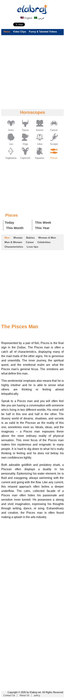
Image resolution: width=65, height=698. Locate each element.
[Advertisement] (32, 72)
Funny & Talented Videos (43, 31)
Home (7, 31)
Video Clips (19, 31)
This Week (43, 222)
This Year (42, 228)
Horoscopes (32, 112)
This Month (14, 228)
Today (9, 222)
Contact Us (9, 695)
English (28, 18)
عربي (41, 17)
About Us (24, 695)
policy (37, 695)
